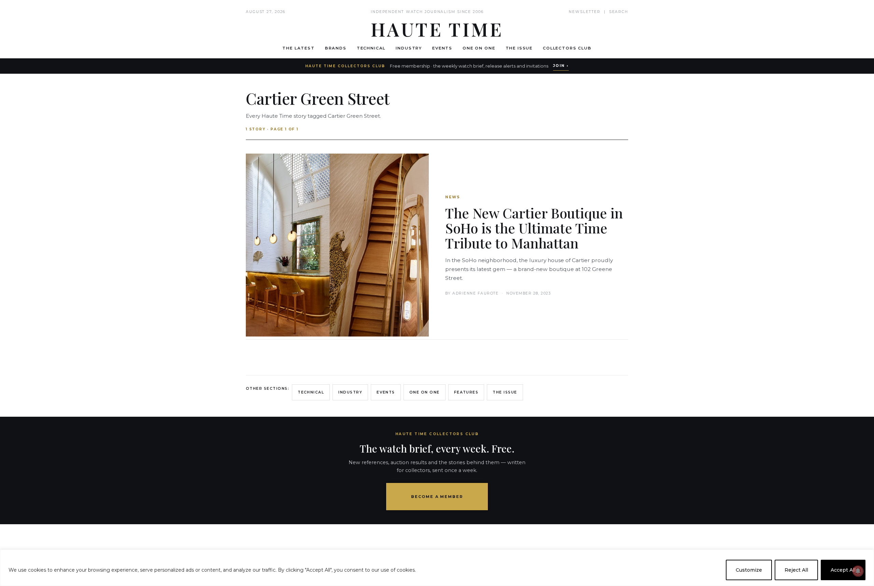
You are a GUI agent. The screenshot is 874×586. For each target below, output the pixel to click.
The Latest (298, 48)
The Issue (519, 48)
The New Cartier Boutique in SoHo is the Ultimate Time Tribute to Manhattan (534, 228)
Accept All (843, 570)
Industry (409, 48)
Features (466, 392)
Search (618, 12)
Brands (336, 48)
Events (442, 48)
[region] (437, 567)
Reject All (796, 570)
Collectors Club (567, 48)
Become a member (437, 496)
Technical (371, 48)
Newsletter (585, 12)
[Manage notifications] (857, 571)
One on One (479, 48)
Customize (749, 570)
